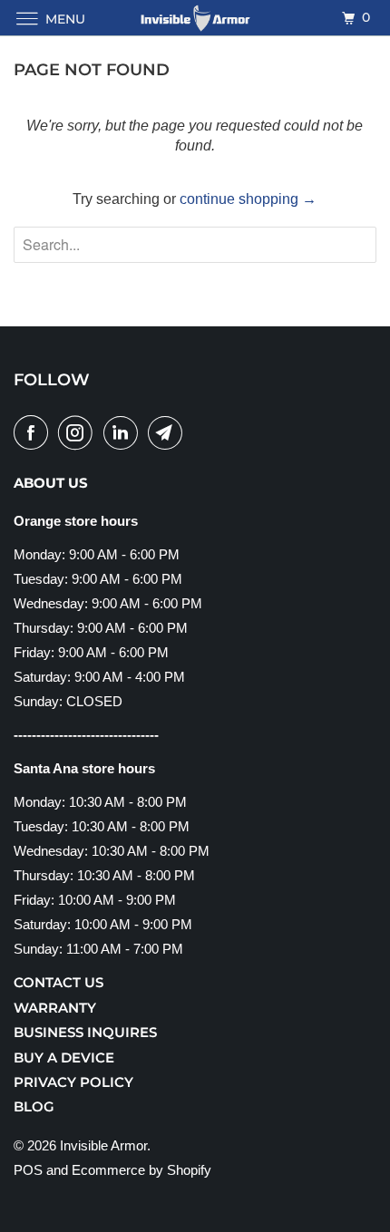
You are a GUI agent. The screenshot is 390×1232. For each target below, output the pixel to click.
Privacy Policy (73, 1082)
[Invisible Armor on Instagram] (79, 432)
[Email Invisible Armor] (169, 432)
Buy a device (64, 1057)
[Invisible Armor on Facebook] (34, 432)
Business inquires (85, 1032)
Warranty (55, 1007)
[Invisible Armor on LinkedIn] (124, 432)
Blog (34, 1106)
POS (28, 1170)
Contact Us (58, 982)
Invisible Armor (103, 1145)
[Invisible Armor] (195, 17)
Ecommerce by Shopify (141, 1170)
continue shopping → (248, 199)
